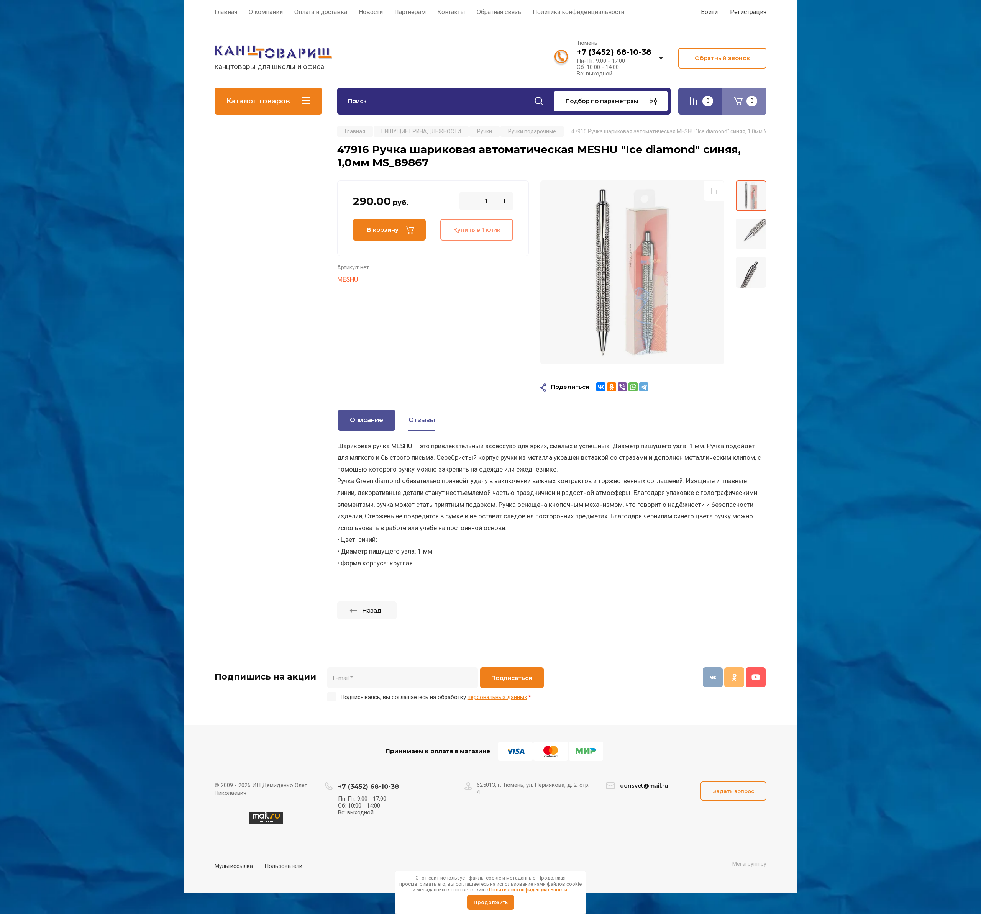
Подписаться (511, 677)
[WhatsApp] (633, 386)
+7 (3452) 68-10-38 (614, 52)
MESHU (347, 279)
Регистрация (748, 12)
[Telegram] (643, 386)
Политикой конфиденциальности (528, 890)
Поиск (538, 101)
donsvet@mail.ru (644, 785)
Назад (371, 610)
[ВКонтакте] (600, 386)
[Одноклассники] (611, 386)
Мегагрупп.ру (749, 864)
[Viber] (622, 386)
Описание (366, 420)
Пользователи (283, 866)
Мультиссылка (234, 866)
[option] (632, 272)
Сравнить (714, 191)
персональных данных (497, 697)
